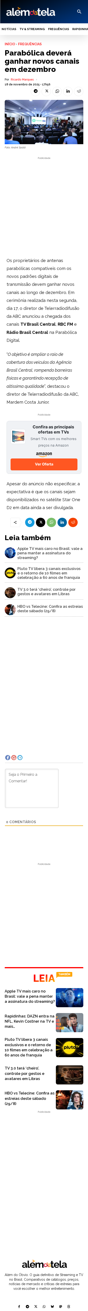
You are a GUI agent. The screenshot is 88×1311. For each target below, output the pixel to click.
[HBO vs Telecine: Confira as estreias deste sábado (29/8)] (10, 609)
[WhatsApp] (57, 91)
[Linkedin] (68, 91)
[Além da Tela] (30, 12)
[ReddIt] (78, 91)
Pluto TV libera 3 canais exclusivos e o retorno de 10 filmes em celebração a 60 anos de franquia (48, 573)
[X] (46, 91)
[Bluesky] (52, 1307)
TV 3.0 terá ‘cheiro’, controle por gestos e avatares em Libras (46, 591)
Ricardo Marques (22, 79)
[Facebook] (19, 1307)
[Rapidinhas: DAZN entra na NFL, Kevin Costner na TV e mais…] (69, 1022)
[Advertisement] (44, 204)
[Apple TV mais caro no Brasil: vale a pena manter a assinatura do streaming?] (10, 552)
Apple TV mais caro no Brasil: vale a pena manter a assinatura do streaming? (50, 553)
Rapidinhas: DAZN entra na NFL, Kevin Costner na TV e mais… (29, 1021)
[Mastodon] (60, 1307)
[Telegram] (35, 91)
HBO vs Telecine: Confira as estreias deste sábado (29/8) (50, 608)
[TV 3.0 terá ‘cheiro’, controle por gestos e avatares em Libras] (10, 592)
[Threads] (69, 1307)
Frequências (30, 44)
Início (10, 44)
